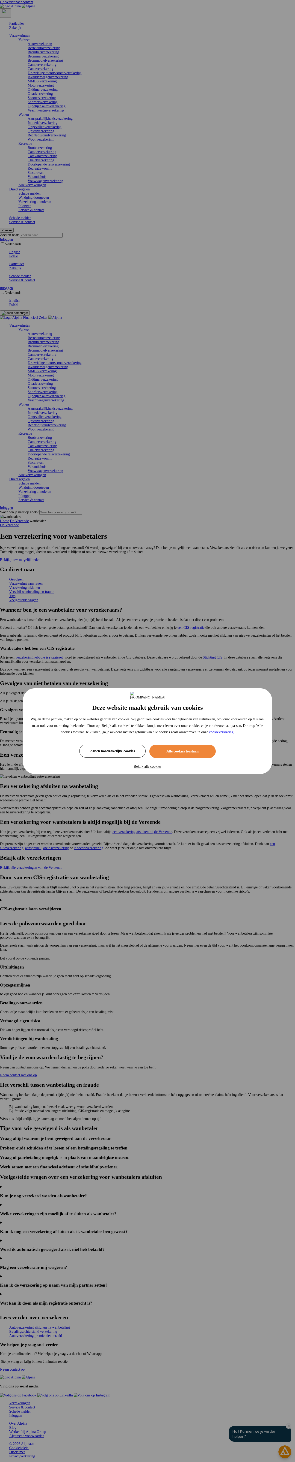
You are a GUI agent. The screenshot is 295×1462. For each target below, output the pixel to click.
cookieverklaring (221, 732)
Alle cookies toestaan (182, 751)
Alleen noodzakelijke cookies (112, 751)
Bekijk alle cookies (147, 766)
